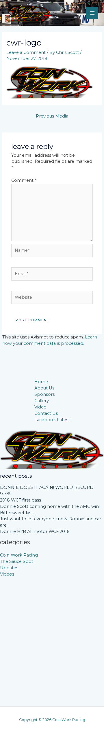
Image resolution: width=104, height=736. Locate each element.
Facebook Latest (52, 419)
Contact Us (46, 413)
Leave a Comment (26, 52)
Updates (9, 567)
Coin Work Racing (19, 555)
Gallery (41, 400)
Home (41, 381)
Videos (7, 574)
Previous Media (52, 116)
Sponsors (44, 394)
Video (40, 407)
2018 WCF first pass (20, 500)
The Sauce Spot (16, 561)
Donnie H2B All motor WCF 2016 (34, 531)
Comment (23, 180)
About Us (44, 388)
